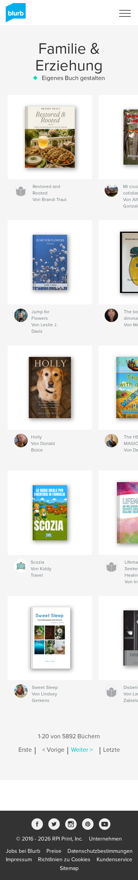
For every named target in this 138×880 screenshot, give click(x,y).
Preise (53, 851)
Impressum (19, 859)
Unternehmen (105, 839)
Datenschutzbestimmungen (100, 851)
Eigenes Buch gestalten (73, 78)
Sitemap (69, 868)
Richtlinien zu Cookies (64, 859)
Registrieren (91, 13)
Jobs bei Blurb (23, 851)
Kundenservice (114, 859)
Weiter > (82, 750)
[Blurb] (14, 16)
